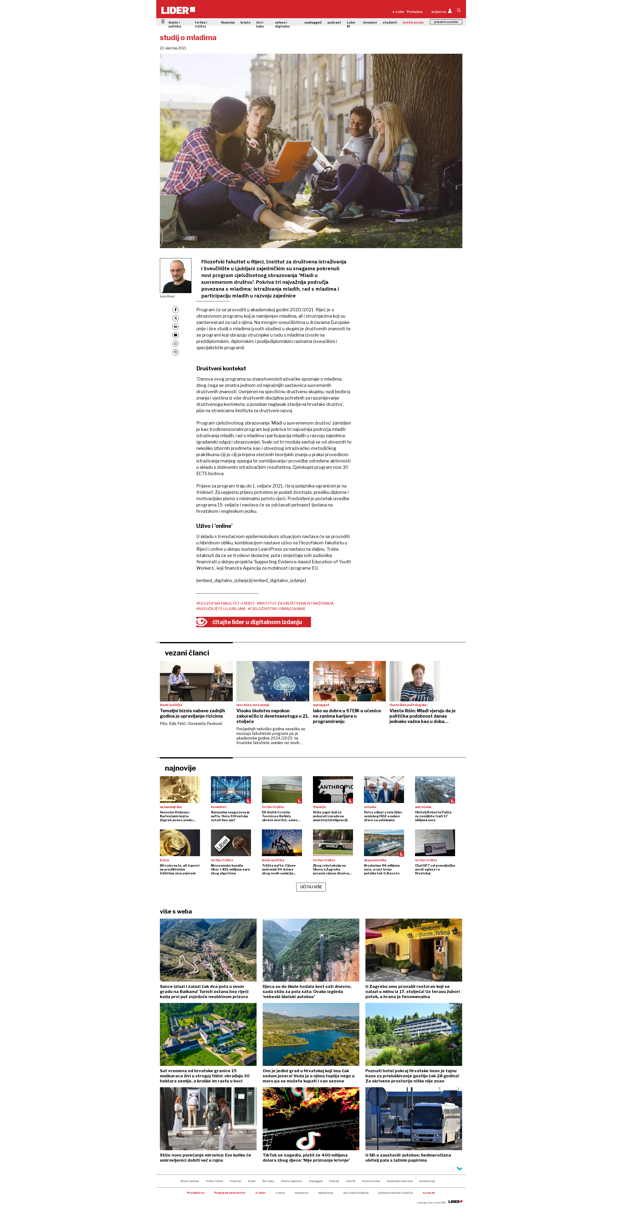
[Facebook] (175, 309)
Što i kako (268, 1181)
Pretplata (415, 12)
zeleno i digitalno (282, 24)
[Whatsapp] (175, 343)
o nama (280, 1192)
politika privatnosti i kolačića (395, 1192)
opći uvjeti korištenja (356, 1192)
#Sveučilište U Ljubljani (220, 609)
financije (228, 22)
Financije (235, 1181)
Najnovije (180, 768)
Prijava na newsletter (230, 1192)
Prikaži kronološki (446, 22)
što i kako (260, 24)
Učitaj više (311, 887)
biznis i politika (175, 24)
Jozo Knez (167, 296)
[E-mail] (175, 335)
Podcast (334, 1181)
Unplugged (316, 1181)
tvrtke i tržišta (201, 24)
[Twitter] (175, 318)
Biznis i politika (190, 1181)
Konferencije (427, 1181)
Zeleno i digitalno (291, 1181)
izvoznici (370, 22)
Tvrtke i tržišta (214, 1181)
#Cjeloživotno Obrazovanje (277, 609)
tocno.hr (429, 1192)
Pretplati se (196, 1192)
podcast (334, 22)
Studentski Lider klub (400, 1181)
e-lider (260, 1192)
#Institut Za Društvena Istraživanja (295, 603)
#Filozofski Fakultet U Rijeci (225, 603)
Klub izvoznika (371, 1181)
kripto (246, 22)
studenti (390, 22)
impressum (301, 1192)
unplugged (313, 22)
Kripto (252, 1181)
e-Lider (398, 12)
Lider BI (351, 24)
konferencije (413, 22)
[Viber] (175, 352)
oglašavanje (325, 1192)
